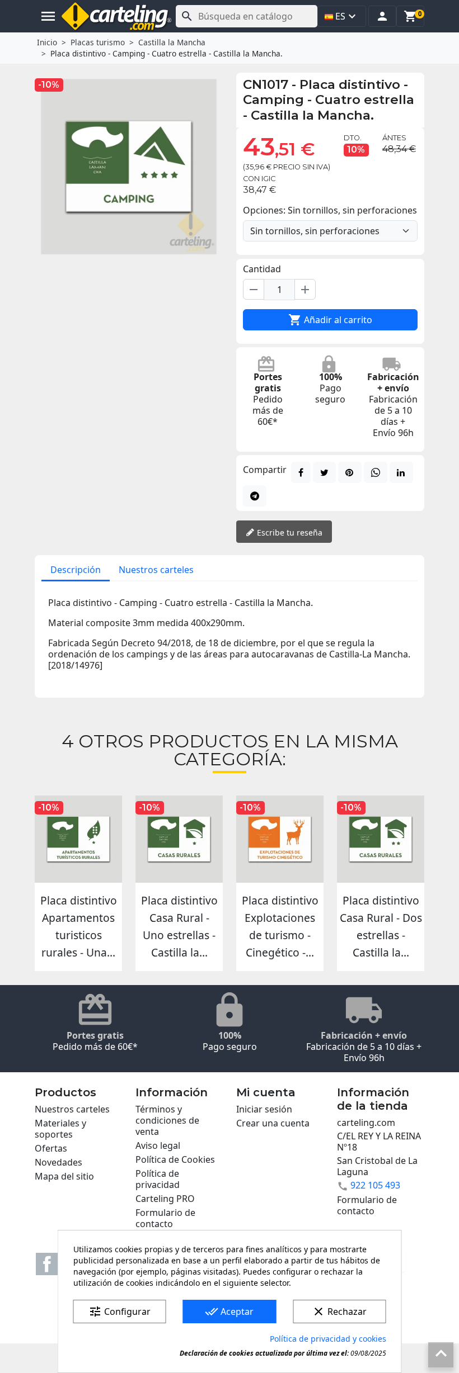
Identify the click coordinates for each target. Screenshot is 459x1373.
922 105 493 (375, 1185)
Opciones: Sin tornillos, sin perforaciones (330, 210)
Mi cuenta (266, 1092)
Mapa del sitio (64, 1176)
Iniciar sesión (264, 1109)
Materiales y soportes (60, 1128)
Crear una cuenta (273, 1123)
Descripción (75, 570)
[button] (382, 16)
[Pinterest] (350, 472)
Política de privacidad (157, 1179)
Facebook (47, 1264)
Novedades (58, 1162)
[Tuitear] (324, 472)
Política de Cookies (175, 1159)
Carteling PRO (165, 1198)
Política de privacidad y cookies (328, 1338)
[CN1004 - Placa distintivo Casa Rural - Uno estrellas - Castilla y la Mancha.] (179, 839)
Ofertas (51, 1148)
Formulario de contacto (165, 1218)
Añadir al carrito (330, 319)
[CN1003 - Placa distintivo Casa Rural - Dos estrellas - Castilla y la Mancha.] (380, 839)
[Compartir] (301, 472)
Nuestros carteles (156, 570)
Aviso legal (157, 1145)
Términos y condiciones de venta (167, 1120)
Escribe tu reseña (288, 532)
